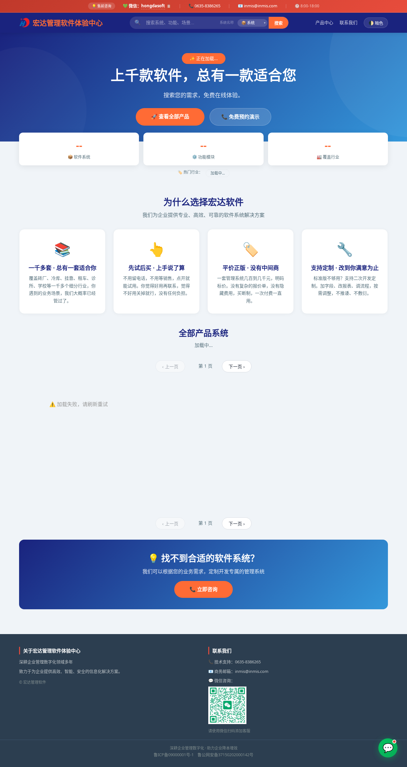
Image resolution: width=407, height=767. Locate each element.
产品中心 (324, 22)
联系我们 (348, 22)
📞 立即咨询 (203, 589)
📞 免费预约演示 (240, 116)
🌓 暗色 (376, 23)
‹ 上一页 (170, 366)
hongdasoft (153, 6)
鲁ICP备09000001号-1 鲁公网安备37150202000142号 (203, 754)
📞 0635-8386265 (204, 6)
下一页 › (237, 366)
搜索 (278, 23)
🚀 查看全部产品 (170, 116)
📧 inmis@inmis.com (257, 6)
